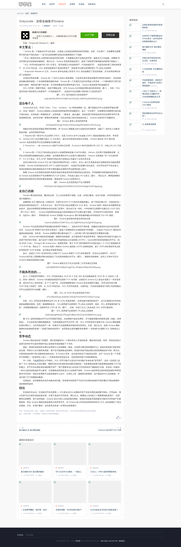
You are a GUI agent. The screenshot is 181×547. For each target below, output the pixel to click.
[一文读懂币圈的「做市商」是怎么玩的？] (35, 492)
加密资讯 (91, 4)
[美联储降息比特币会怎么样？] (135, 116)
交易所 (72, 4)
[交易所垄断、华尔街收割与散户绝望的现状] (70, 492)
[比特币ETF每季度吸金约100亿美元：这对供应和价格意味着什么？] (135, 39)
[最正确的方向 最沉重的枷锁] (35, 454)
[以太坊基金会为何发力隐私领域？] (105, 492)
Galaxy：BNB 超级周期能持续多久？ (104, 472)
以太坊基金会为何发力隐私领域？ (104, 510)
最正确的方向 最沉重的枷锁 (29, 430)
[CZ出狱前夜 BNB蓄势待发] (135, 72)
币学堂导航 (29, 535)
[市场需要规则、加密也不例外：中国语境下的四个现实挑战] (135, 83)
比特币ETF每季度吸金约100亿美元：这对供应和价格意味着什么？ (152, 38)
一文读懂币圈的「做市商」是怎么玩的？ (35, 510)
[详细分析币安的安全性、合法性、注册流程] (135, 61)
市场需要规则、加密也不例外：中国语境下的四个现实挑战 (152, 83)
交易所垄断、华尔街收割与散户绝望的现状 (69, 510)
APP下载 (89, 35)
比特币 (52, 4)
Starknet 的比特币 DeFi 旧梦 (109, 430)
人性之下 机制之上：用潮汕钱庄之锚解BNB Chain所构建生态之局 (151, 94)
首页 (44, 4)
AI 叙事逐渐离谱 (149, 124)
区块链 (81, 4)
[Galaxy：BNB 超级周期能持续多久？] (105, 454)
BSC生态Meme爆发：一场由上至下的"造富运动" (69, 472)
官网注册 (110, 35)
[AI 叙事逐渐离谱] (135, 127)
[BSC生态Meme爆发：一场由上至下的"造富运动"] (70, 454)
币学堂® (78, 541)
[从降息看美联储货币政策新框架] (135, 28)
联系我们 (122, 541)
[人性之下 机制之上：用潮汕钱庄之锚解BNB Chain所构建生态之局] (135, 94)
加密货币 (62, 4)
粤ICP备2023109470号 (109, 541)
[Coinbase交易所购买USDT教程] (135, 105)
